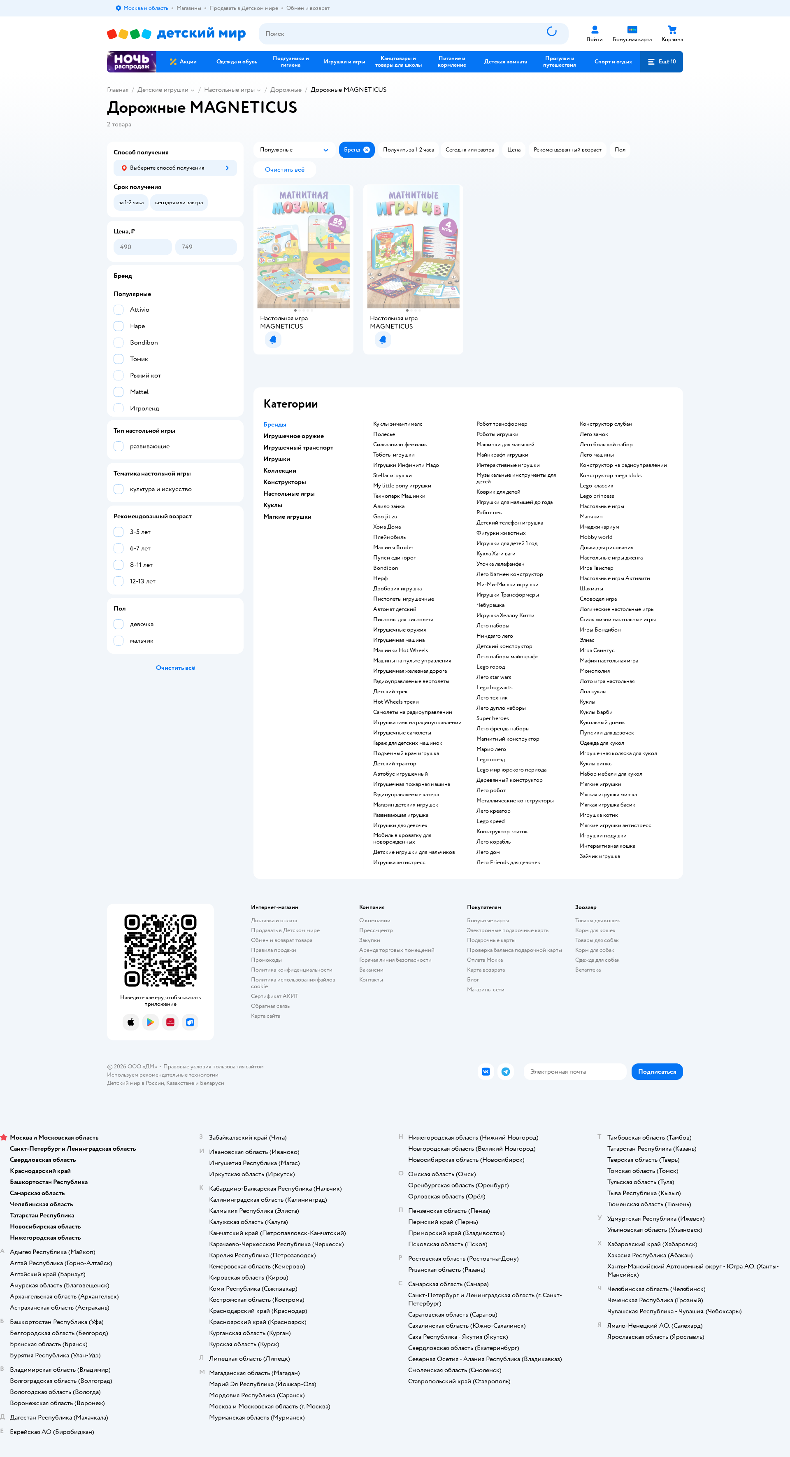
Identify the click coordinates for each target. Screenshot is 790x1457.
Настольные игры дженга (611, 558)
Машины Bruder (393, 547)
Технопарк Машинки (399, 496)
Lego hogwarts (494, 687)
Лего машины (597, 455)
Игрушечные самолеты (402, 733)
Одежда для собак (597, 959)
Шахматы (591, 588)
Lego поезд (490, 759)
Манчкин (591, 516)
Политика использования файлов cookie (293, 983)
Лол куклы (593, 691)
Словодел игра (598, 599)
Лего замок (594, 434)
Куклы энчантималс (398, 424)
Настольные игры (229, 90)
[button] (661, 61)
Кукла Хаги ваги (496, 553)
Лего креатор (493, 811)
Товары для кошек (597, 920)
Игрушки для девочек (400, 825)
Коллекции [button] (279, 470)
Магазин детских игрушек (405, 805)
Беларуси (212, 1082)
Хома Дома (387, 527)
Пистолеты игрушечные (403, 599)
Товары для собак (597, 940)
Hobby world (596, 537)
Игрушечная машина (399, 640)
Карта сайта (265, 1015)
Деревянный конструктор (509, 780)
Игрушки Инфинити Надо (406, 465)
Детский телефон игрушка (509, 523)
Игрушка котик (599, 815)
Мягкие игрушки (600, 784)
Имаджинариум (599, 527)
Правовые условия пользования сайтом (213, 1066)
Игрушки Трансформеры (507, 595)
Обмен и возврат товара (281, 940)
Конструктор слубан (606, 424)
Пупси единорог (394, 558)
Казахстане (180, 1082)
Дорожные (286, 90)
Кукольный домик (602, 722)
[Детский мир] (176, 34)
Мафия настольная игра (609, 660)
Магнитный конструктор (507, 739)
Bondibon (385, 568)
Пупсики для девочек (607, 733)
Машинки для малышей (505, 444)
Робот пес (489, 512)
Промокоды (266, 959)
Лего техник (492, 698)
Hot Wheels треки (396, 702)
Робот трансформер (501, 424)
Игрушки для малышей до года (514, 502)
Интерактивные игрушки (508, 465)
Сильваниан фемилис (400, 444)
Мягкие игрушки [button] (287, 517)
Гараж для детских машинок (407, 743)
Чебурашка (490, 605)
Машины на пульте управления (412, 660)
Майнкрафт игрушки (502, 455)
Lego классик (596, 486)
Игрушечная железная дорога (410, 671)
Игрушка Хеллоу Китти (505, 615)
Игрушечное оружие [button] (293, 436)
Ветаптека (588, 969)
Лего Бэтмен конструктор (509, 574)
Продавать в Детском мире (285, 930)
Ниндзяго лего (494, 636)
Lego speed (490, 821)
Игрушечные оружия (399, 630)
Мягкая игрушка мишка (608, 794)
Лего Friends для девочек (508, 862)
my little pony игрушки (402, 486)
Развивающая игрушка (400, 815)
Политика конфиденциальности (291, 969)
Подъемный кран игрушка (406, 753)
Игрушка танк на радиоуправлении (417, 722)
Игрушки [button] (276, 459)
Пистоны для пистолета (403, 619)
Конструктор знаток (502, 831)
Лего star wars (493, 677)
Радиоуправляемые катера (406, 794)
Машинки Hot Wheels (400, 650)
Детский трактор (394, 763)
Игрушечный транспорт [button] (298, 447)
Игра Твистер (596, 568)
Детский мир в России (135, 1082)
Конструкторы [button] (284, 482)
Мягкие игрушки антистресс (615, 825)
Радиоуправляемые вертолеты (411, 681)
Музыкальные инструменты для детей (516, 478)
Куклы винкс (596, 763)
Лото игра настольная (607, 681)
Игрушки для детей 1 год (506, 543)
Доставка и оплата (274, 920)
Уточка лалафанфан (500, 564)
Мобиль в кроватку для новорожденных (402, 838)
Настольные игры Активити (615, 578)
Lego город (490, 667)
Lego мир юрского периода (511, 770)
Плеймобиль (389, 537)
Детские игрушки (162, 90)
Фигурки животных (501, 533)
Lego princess (597, 496)
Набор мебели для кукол (611, 774)
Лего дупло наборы (501, 708)
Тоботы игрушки (394, 455)
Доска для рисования (606, 547)
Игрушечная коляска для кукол (618, 753)
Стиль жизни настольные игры (618, 619)
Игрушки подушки (603, 835)
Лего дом (488, 852)
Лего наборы (492, 625)
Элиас (587, 640)
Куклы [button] (272, 505)
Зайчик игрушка (600, 856)
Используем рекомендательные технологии (162, 1074)
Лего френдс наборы (503, 728)
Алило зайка (388, 506)
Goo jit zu (385, 516)
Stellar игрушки (392, 475)
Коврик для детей (498, 492)
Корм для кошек (595, 930)
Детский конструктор (504, 646)
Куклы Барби (596, 712)
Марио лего (491, 749)
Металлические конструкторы (515, 800)
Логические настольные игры (617, 609)
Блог (473, 979)
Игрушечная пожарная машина (411, 784)
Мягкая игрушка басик (607, 805)
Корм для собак (594, 949)
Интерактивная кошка (607, 846)
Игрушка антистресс (399, 862)
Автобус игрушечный (400, 774)
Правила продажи (273, 949)
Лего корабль (493, 842)
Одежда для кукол (602, 743)
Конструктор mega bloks (611, 475)
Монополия (595, 671)
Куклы (587, 702)
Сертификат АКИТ (274, 996)
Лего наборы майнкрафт (507, 656)
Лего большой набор (606, 444)
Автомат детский (394, 609)
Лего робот (491, 790)
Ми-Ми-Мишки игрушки (507, 584)
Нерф (380, 578)
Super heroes (492, 718)
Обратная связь (270, 1005)
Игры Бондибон (600, 630)
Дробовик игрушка (397, 588)
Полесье (384, 434)
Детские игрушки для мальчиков (414, 852)
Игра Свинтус (597, 650)
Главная (117, 90)
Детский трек (390, 691)
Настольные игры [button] (289, 494)
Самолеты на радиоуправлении (412, 712)
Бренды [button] (274, 424)
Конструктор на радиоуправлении (623, 465)
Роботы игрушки (497, 434)
